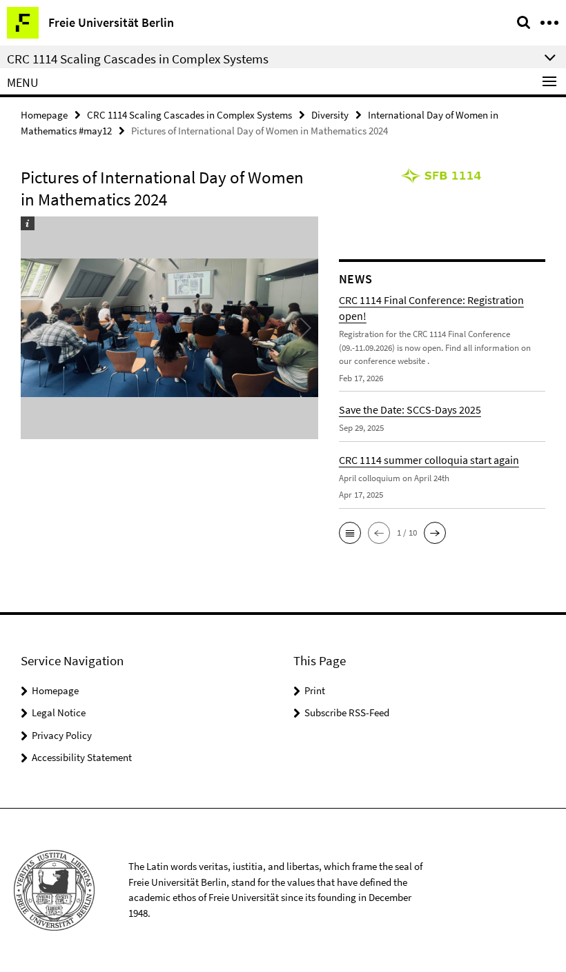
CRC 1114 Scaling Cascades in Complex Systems (189, 114)
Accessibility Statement (82, 757)
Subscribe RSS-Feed (346, 712)
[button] (350, 533)
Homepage (44, 114)
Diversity (330, 114)
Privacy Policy (62, 735)
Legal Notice (59, 712)
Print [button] (314, 690)
